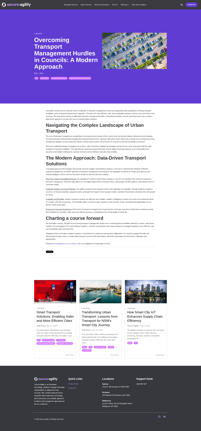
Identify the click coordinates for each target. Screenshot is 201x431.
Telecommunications (101, 5)
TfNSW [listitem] (111, 347)
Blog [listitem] (84, 347)
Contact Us (191, 4)
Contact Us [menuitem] (72, 388)
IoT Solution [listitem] (61, 340)
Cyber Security (86, 5)
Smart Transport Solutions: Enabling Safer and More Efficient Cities (55, 316)
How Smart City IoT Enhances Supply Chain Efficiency (145, 316)
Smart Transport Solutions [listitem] (46, 343)
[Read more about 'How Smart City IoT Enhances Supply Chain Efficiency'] (146, 291)
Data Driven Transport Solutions (80, 78)
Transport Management (59, 78)
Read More (69, 355)
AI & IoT (115, 5)
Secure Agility (133, 326)
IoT (36, 78)
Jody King (41, 326)
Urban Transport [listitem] (48, 340)
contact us (74, 244)
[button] (160, 417)
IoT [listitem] (39, 340)
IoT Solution (44, 78)
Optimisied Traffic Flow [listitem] (65, 343)
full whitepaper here (60, 244)
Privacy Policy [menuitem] (73, 384)
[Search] (181, 4)
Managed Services (71, 5)
